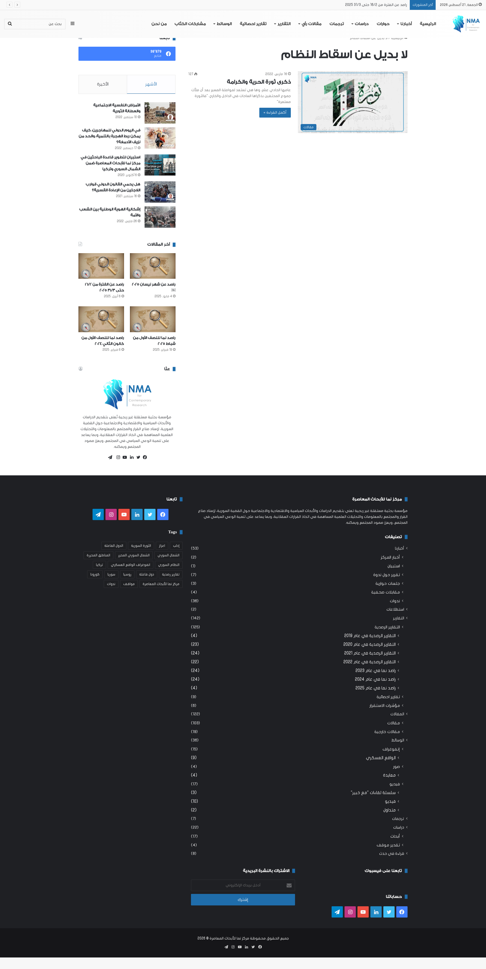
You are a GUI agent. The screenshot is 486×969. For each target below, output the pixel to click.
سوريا (111, 574)
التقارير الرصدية (387, 627)
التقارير (284, 24)
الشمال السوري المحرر (134, 555)
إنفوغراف (391, 749)
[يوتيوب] (123, 457)
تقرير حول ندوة (386, 575)
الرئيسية (428, 24)
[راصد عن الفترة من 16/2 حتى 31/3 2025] (101, 266)
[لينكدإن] (130, 457)
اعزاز (162, 545)
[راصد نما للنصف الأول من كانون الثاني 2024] (101, 319)
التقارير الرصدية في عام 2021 (370, 653)
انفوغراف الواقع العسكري (130, 564)
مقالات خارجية (387, 732)
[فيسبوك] (143, 457)
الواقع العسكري (381, 758)
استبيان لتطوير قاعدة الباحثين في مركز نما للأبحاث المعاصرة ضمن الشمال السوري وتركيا (110, 163)
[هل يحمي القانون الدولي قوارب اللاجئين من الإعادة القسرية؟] (160, 192)
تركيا (99, 564)
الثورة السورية (141, 545)
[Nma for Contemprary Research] (466, 23)
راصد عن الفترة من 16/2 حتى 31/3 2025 (376, 5)
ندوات (395, 601)
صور (396, 767)
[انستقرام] (116, 457)
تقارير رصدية (170, 574)
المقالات (397, 714)
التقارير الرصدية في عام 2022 (369, 662)
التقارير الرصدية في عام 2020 (369, 644)
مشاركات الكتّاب (190, 24)
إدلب (176, 545)
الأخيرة (103, 84)
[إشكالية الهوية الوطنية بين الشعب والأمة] (160, 217)
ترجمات (337, 24)
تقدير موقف (388, 845)
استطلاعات (395, 609)
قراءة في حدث (391, 854)
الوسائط (224, 24)
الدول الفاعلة (113, 545)
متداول (389, 810)
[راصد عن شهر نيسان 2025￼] (153, 266)
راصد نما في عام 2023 (376, 670)
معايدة (389, 775)
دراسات (362, 24)
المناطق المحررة (98, 555)
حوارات (383, 24)
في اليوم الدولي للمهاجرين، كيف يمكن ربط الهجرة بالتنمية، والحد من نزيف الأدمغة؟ (109, 136)
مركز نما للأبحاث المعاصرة (161, 584)
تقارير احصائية (253, 24)
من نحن (159, 24)
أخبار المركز (390, 557)
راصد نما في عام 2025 (376, 688)
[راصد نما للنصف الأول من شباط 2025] (153, 319)
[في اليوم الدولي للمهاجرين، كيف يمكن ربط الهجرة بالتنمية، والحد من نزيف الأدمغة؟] (160, 138)
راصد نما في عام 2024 (375, 679)
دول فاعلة (146, 574)
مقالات (393, 723)
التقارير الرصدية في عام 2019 (370, 635)
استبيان (394, 566)
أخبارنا (406, 24)
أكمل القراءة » (275, 112)
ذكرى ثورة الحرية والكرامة (259, 82)
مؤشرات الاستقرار (385, 705)
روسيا (127, 574)
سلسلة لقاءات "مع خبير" (373, 792)
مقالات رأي (311, 24)
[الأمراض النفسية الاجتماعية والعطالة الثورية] (160, 112)
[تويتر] (137, 457)
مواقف (129, 584)
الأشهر (151, 84)
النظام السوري (168, 564)
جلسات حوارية (387, 583)
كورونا (95, 574)
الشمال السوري (168, 555)
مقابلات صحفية (385, 592)
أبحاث (395, 836)
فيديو (395, 784)
